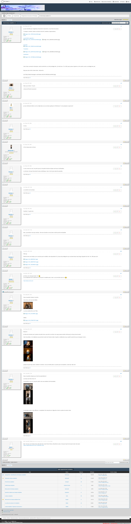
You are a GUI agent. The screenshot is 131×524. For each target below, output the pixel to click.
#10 (121, 251)
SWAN (67, 506)
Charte (123, 1)
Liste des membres (106, 1)
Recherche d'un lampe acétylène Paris (12, 499)
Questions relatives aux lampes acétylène (13, 492)
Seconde (25, 45)
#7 (121, 187)
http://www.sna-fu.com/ (28, 280)
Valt (105, 492)
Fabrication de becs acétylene (11, 478)
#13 (121, 329)
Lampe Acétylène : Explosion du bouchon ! (13, 506)
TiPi (11, 108)
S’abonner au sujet (6, 511)
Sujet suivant (14, 462)
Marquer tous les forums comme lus (43, 518)
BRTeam (106, 507)
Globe (67, 503)
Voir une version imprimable (8, 510)
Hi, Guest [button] (6, 1)
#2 (121, 83)
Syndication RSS (33, 518)
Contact (4, 518)
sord (106, 478)
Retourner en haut (14, 518)
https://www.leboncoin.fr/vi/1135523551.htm (33, 445)
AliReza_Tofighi (8, 522)
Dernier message (102, 475)
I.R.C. (91, 1)
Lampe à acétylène (9, 496)
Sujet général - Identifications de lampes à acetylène (15, 474)
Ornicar (11, 32)
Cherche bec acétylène (9, 481)
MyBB (6, 521)
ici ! (30, 77)
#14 (121, 373)
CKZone (9, 15)
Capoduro (67, 492)
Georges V (107, 496)
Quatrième (25, 54)
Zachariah (67, 478)
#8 (121, 208)
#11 (121, 273)
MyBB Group (14, 521)
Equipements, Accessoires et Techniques (29, 15)
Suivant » (10, 20)
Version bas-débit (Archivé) (24, 518)
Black (106, 503)
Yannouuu (67, 474)
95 (81, 496)
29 (81, 481)
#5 (121, 144)
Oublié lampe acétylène (9, 485)
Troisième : (26, 49)
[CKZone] (4, 16)
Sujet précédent (6, 462)
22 (81, 503)
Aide (128, 1)
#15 (121, 441)
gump (106, 475)
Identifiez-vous (106, 523)
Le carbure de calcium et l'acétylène (12, 503)
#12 (121, 294)
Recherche (97, 1)
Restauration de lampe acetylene (11, 489)
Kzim (10, 447)
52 (81, 478)
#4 (121, 123)
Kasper (67, 499)
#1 (121, 26)
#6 (121, 165)
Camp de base (16, 15)
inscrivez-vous (114, 523)
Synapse (106, 489)
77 (81, 474)
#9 (121, 229)
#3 (121, 103)
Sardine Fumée (67, 485)
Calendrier (116, 1)
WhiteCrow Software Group (17, 522)
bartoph (67, 481)
